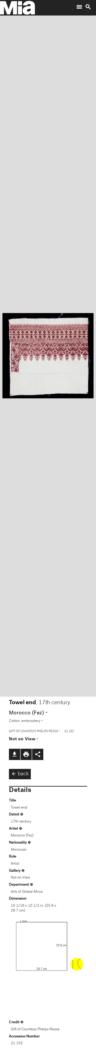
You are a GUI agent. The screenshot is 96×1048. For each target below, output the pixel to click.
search (88, 7)
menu (79, 7)
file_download (14, 754)
